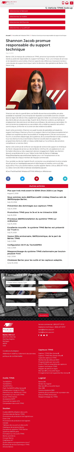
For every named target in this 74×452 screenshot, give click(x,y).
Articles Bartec (8, 447)
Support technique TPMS (47, 366)
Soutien (6, 408)
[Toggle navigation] (71, 3)
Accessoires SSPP (9, 399)
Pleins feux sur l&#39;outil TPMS (14, 392)
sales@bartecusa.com (46, 329)
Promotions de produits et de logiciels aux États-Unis (18, 417)
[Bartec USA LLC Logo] (9, 3)
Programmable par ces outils (48, 362)
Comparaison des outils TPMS (13, 403)
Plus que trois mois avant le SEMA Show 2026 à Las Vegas (35, 191)
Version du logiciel (44, 384)
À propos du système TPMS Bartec (15, 429)
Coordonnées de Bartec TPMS (14, 414)
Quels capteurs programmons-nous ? (16, 442)
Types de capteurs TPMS (47, 358)
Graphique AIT (8, 440)
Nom (7, 285)
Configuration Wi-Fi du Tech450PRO (24, 245)
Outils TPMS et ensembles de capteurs (52, 364)
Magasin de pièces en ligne (48, 368)
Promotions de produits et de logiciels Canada (16, 422)
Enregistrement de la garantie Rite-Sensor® (54, 373)
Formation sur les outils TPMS (13, 395)
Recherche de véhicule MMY (48, 360)
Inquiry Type (10, 279)
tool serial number (45, 287)
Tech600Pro (7, 382)
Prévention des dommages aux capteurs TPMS (29, 206)
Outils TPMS (8, 378)
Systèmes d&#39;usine (11, 431)
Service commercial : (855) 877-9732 (51, 324)
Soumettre (44, 315)
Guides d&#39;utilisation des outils (15, 412)
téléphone (10, 301)
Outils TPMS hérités (10, 397)
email (40, 279)
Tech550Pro (7, 384)
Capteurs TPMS (45, 350)
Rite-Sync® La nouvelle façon (49, 371)
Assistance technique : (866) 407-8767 (51, 327)
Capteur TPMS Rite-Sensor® (48, 353)
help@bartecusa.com (46, 332)
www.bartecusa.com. (39, 168)
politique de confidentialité (12, 356)
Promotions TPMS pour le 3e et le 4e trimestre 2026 (32, 212)
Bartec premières (9, 436)
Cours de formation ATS (11, 401)
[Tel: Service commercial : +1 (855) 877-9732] (63, 3)
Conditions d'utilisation (11, 351)
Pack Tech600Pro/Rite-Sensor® (14, 388)
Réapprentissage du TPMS (48, 397)
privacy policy (42, 311)
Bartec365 (42, 382)
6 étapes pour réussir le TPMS (13, 390)
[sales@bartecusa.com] (67, 3)
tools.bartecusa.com (26, 163)
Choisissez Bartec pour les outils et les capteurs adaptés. (34, 260)
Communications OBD (46, 390)
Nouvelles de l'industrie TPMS (21, 35)
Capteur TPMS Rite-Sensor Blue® (50, 355)
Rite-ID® (41, 388)
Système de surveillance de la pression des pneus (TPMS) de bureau (53, 394)
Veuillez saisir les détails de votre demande (50, 296)
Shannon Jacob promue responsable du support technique (49, 35)
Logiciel (42, 378)
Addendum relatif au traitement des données (19, 353)
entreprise (9, 293)
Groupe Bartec (8, 438)
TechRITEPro (7, 386)
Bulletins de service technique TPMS (16, 444)
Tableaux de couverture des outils (15, 425)
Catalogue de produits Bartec (13, 427)
